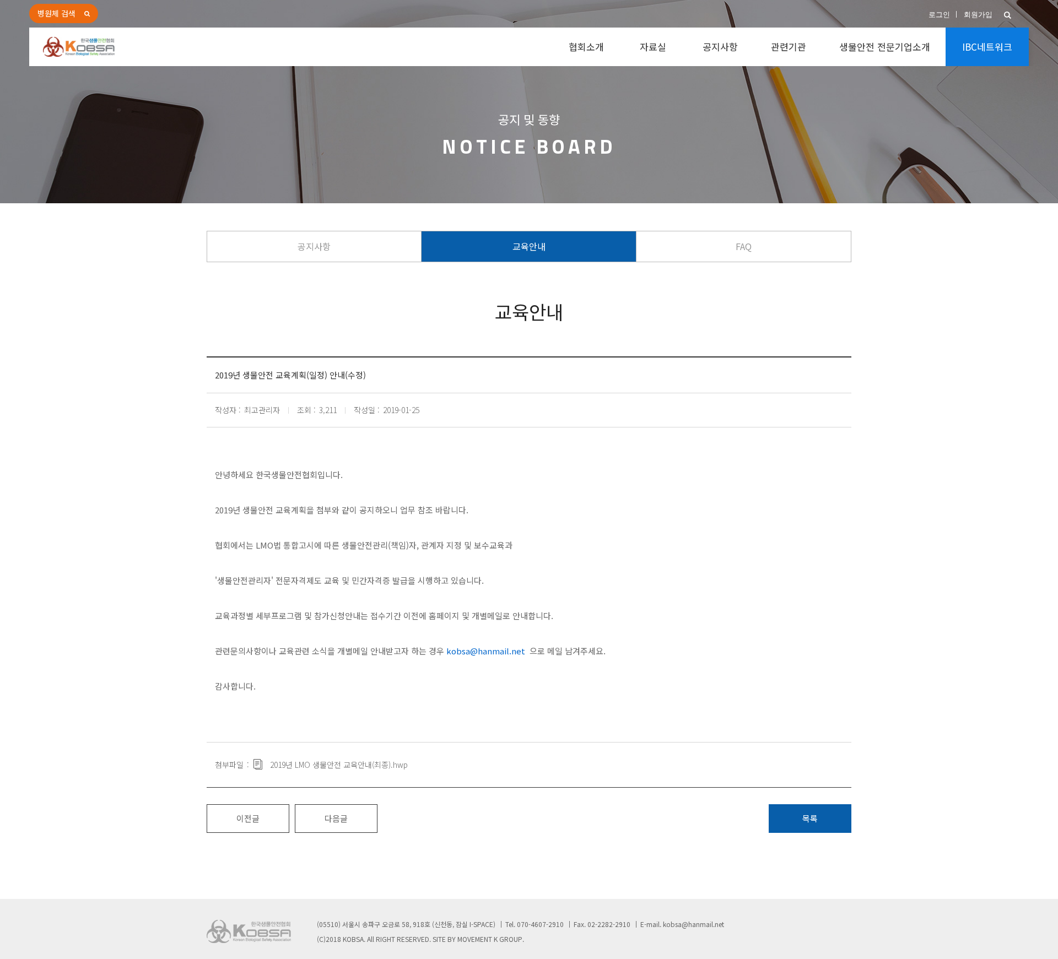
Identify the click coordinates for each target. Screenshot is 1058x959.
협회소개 (586, 46)
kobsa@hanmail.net (693, 924)
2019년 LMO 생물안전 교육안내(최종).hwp (339, 764)
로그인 (939, 14)
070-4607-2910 (540, 924)
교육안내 (529, 246)
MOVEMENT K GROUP (489, 939)
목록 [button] (810, 818)
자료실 (653, 46)
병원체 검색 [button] (56, 13)
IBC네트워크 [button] (987, 46)
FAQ (744, 246)
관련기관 (788, 46)
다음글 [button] (336, 818)
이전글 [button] (248, 818)
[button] (1007, 15)
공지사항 (720, 46)
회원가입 (978, 14)
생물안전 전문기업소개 (884, 46)
